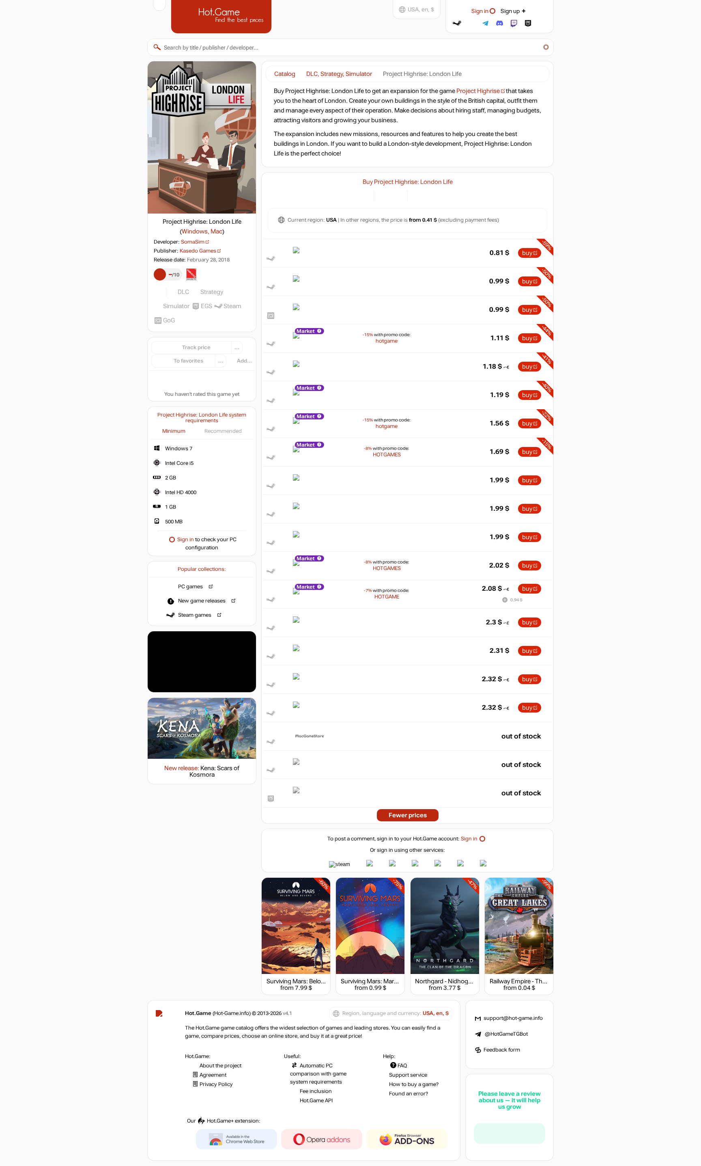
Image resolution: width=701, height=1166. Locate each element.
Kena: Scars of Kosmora (214, 771)
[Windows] (418, 195)
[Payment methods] (363, 195)
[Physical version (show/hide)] (396, 195)
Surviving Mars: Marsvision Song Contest (396, 981)
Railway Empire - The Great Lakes (534, 981)
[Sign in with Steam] (457, 23)
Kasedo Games (198, 251)
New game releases (202, 601)
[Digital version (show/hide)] (385, 195)
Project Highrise (478, 91)
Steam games (195, 615)
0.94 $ (516, 600)
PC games (190, 586)
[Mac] (428, 195)
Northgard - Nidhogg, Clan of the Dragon (470, 981)
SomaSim (192, 242)
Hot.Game (222, 16)
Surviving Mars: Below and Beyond (313, 981)
